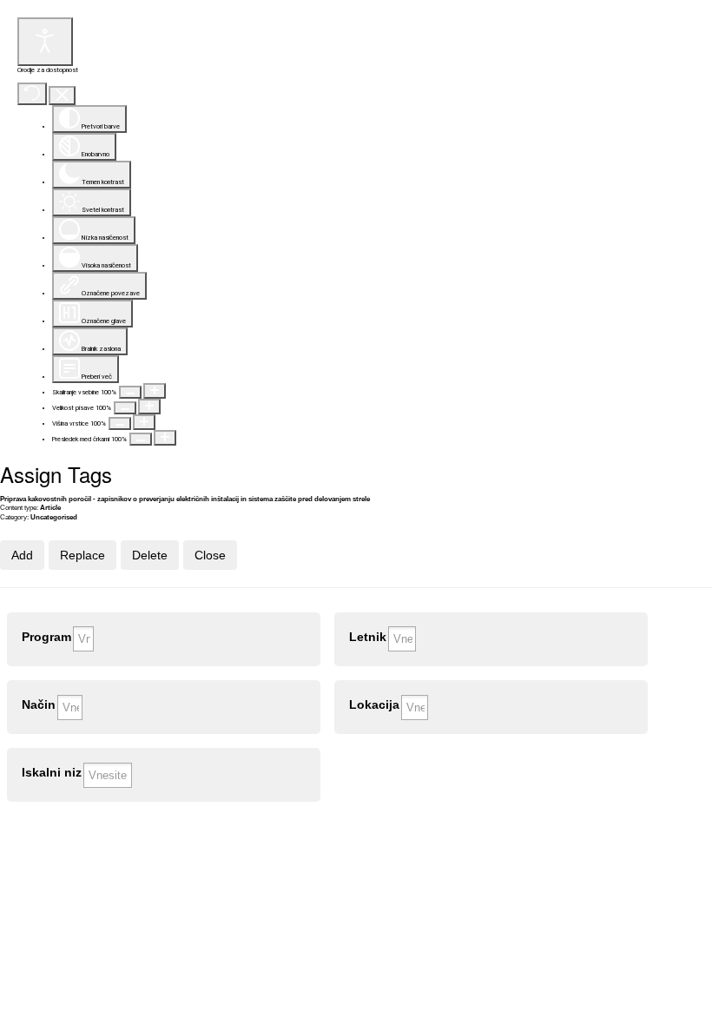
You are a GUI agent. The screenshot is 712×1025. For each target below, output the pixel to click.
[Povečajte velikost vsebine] (154, 391)
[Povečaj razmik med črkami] (165, 438)
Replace (82, 555)
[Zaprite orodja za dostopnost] (62, 96)
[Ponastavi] (32, 94)
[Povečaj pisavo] (149, 406)
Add (22, 555)
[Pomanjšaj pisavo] (125, 407)
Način (39, 705)
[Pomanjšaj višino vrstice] (120, 423)
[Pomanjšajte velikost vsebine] (130, 392)
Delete (150, 555)
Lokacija (374, 705)
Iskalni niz (52, 773)
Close (210, 555)
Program (46, 637)
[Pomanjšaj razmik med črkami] (140, 439)
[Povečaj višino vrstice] (144, 422)
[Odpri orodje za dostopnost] (45, 41)
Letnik (367, 637)
